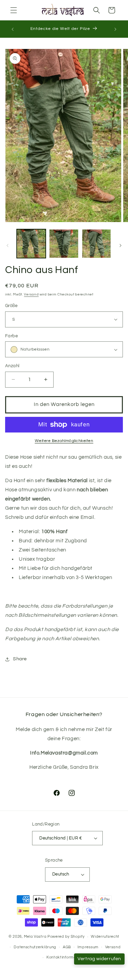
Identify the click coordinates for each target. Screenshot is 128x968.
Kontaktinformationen (67, 957)
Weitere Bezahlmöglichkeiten (64, 441)
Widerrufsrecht (105, 936)
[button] (13, 10)
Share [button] (20, 659)
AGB (67, 947)
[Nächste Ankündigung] (115, 29)
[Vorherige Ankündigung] (12, 29)
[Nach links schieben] (7, 245)
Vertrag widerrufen (99, 958)
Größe (11, 305)
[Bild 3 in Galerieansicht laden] (96, 243)
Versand (31, 294)
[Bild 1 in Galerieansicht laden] (31, 243)
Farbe (11, 336)
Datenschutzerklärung (35, 947)
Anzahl (12, 365)
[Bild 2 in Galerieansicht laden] (63, 243)
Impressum (88, 947)
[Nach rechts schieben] (120, 245)
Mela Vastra (35, 936)
